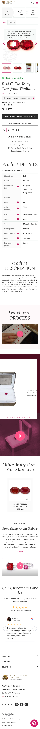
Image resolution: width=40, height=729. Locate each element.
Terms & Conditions (8, 722)
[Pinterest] (17, 704)
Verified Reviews (20, 601)
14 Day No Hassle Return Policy (15, 103)
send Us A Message (12, 693)
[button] (36, 43)
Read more (20, 551)
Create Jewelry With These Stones (20, 117)
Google (31, 598)
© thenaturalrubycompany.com (12, 719)
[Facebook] (21, 704)
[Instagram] (26, 704)
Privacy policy (7, 725)
